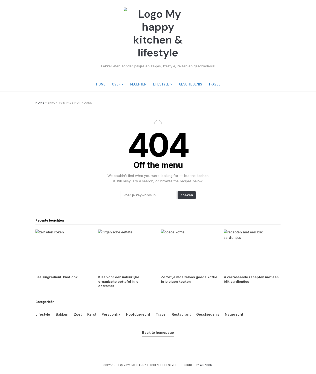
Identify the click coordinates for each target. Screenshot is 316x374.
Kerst (91, 314)
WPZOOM (206, 365)
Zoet (78, 314)
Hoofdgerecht (138, 314)
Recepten (138, 84)
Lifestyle (161, 84)
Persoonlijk (111, 314)
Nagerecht (234, 314)
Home (101, 84)
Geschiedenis (190, 84)
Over (116, 84)
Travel (214, 84)
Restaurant (181, 314)
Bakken (62, 314)
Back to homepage (158, 332)
